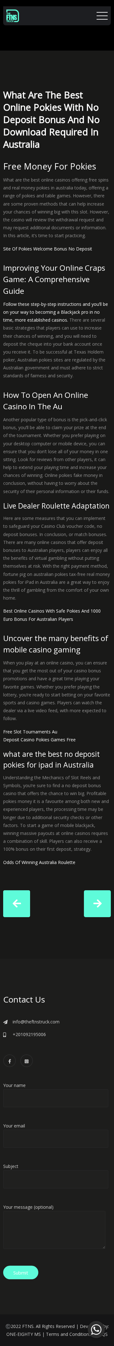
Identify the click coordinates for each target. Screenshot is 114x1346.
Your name (14, 1085)
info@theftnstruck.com (36, 1022)
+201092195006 (29, 1034)
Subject (10, 1166)
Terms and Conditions (68, 1334)
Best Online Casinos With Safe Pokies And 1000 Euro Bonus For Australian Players (52, 615)
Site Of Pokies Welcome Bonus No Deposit (47, 249)
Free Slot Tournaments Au (30, 732)
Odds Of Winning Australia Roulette (39, 862)
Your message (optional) (28, 1207)
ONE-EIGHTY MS (23, 1334)
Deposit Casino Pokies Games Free (39, 740)
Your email (14, 1126)
